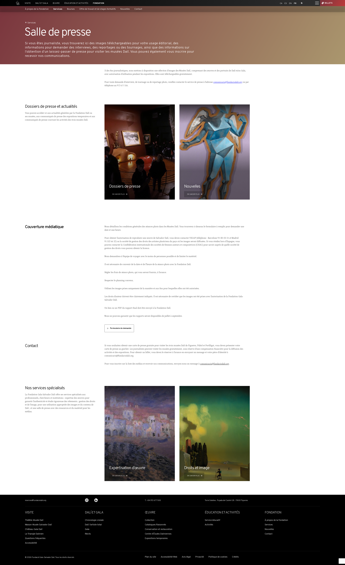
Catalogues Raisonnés (155, 525)
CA (281, 3)
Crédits (235, 557)
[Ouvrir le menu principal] (317, 3)
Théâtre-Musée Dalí (34, 520)
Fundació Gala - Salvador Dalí (17, 3)
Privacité (199, 557)
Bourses (71, 9)
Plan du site (150, 557)
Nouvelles (125, 9)
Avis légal (186, 557)
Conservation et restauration (158, 529)
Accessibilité (31, 543)
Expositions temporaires (156, 538)
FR (295, 3)
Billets (328, 3)
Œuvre (56, 3)
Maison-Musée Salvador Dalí (38, 525)
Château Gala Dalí (33, 529)
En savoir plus (118, 194)
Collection (149, 520)
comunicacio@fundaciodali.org (227, 82)
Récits (88, 534)
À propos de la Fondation (37, 9)
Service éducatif (212, 520)
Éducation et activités (76, 3)
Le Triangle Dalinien (34, 534)
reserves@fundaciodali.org (35, 500)
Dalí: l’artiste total (93, 525)
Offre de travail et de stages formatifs (97, 9)
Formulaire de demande (120, 328)
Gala (87, 529)
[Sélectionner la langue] (302, 3)
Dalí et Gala (41, 3)
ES (286, 3)
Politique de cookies (217, 557)
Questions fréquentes (35, 538)
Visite (28, 3)
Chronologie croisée (94, 520)
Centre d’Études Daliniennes (158, 534)
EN (290, 3)
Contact (138, 9)
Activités (209, 525)
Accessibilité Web (169, 557)
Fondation (98, 3)
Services (57, 9)
